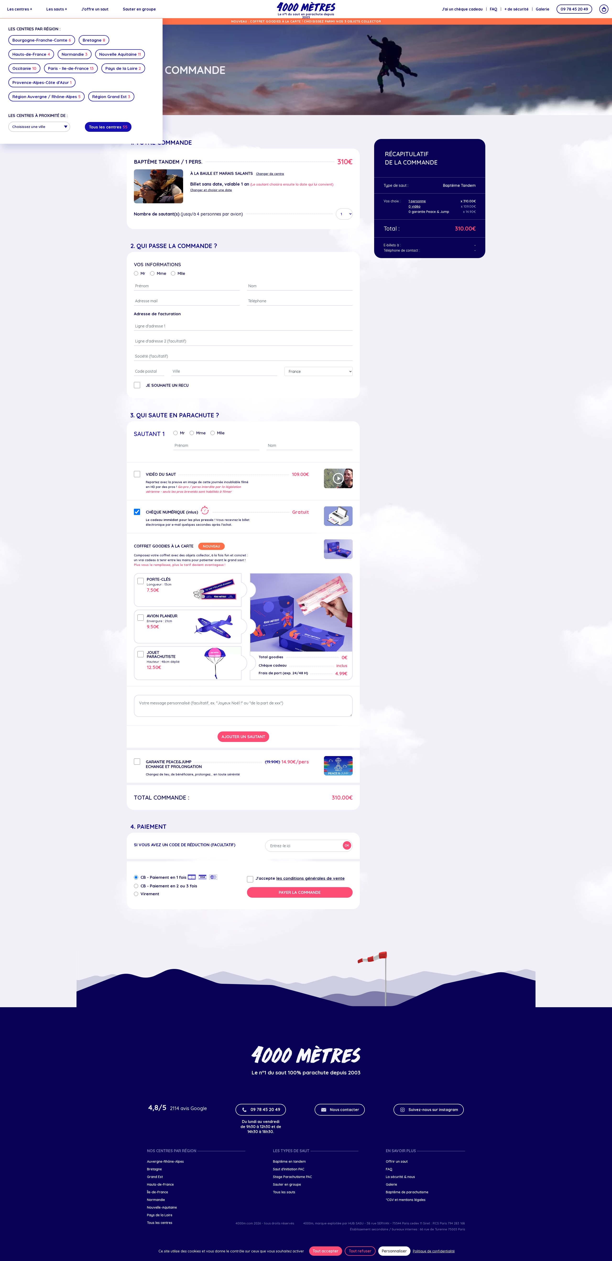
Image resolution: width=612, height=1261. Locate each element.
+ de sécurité (516, 9)
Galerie (542, 9)
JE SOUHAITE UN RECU (167, 385)
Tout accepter (326, 1251)
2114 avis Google (188, 1108)
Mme (161, 273)
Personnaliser (394, 1251)
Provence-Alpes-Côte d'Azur (41, 82)
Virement (150, 894)
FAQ (493, 9)
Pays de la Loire (123, 68)
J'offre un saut (95, 9)
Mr (143, 273)
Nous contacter (344, 1109)
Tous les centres (108, 126)
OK (347, 845)
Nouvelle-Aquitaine (162, 1207)
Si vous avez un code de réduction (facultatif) (184, 844)
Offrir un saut (397, 1161)
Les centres (19, 9)
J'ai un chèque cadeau (462, 9)
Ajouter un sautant (243, 736)
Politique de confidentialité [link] (434, 1251)
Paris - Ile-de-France (71, 68)
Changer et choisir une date (211, 190)
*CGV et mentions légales (406, 1200)
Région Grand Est (111, 96)
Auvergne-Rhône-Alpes (165, 1161)
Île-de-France (157, 1192)
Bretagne (94, 40)
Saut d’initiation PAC (288, 1169)
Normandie (74, 54)
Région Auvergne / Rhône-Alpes (46, 96)
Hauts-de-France (31, 54)
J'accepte (300, 878)
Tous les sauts (284, 1192)
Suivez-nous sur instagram (433, 1109)
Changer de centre (270, 173)
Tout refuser (360, 1251)
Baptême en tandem (289, 1161)
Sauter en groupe (139, 9)
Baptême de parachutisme (407, 1192)
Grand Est (155, 1177)
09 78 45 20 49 (574, 9)
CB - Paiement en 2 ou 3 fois (169, 886)
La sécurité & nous (400, 1177)
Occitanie (24, 68)
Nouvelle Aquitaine (120, 54)
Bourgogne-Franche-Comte (41, 40)
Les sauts (56, 9)
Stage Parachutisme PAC (292, 1177)
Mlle (181, 273)
